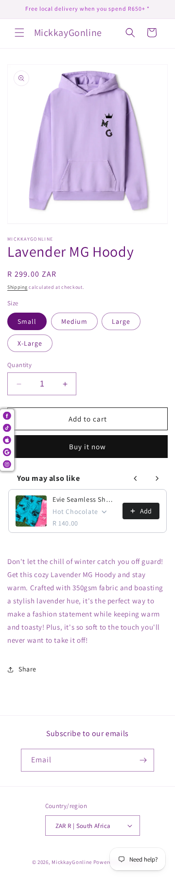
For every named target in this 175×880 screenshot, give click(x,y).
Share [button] (27, 669)
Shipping (17, 287)
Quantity (19, 365)
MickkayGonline (72, 862)
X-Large (30, 343)
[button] (19, 32)
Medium (74, 321)
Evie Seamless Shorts (84, 499)
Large (121, 321)
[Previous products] (135, 478)
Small (27, 321)
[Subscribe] (143, 760)
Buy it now (87, 446)
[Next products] (157, 478)
